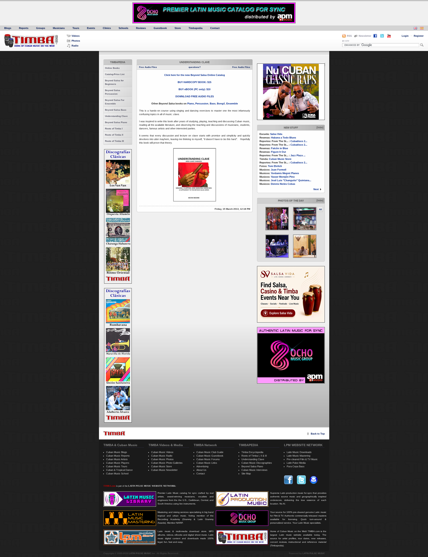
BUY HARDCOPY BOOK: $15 (194, 82)
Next (316, 189)
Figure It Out (278, 151)
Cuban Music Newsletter (164, 470)
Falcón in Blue (279, 148)
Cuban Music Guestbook (209, 455)
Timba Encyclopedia (252, 452)
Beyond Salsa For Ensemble (114, 102)
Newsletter (365, 36)
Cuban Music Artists (117, 459)
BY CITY (345, 41)
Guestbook (160, 28)
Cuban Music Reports (118, 455)
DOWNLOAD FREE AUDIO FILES (194, 96)
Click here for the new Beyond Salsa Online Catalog (194, 75)
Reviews (141, 28)
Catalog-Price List (114, 74)
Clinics (107, 28)
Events (91, 28)
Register (419, 36)
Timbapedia (195, 28)
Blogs (7, 28)
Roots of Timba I (114, 128)
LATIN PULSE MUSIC (140, 553)
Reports (23, 28)
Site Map (246, 473)
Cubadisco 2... (298, 141)
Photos (76, 40)
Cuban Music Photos (162, 459)
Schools (123, 28)
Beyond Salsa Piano (116, 122)
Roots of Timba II (114, 135)
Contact (215, 28)
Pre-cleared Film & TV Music (302, 459)
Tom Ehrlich (275, 166)
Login (405, 36)
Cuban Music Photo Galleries (167, 462)
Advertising (202, 466)
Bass (213, 103)
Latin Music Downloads (299, 452)
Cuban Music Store (280, 159)
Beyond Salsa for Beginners (114, 82)
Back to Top (318, 433)
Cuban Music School (117, 473)
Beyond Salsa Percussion (112, 92)
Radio (75, 45)
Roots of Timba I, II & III (254, 455)
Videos (76, 36)
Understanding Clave (116, 116)
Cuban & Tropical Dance (119, 470)
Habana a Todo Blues (283, 137)
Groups (40, 28)
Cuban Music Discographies (256, 462)
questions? (195, 67)
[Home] (114, 433)
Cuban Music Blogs (116, 452)
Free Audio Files (148, 67)
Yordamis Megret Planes (285, 173)
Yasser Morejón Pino (283, 176)
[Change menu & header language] (415, 28)
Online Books (112, 68)
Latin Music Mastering (298, 455)
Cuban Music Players (117, 462)
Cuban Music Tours (116, 466)
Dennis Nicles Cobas (283, 184)
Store (178, 28)
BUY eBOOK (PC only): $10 (194, 89)
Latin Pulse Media (296, 462)
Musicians (59, 28)
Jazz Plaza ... (297, 155)
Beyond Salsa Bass (115, 110)
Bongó (221, 103)
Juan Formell (278, 169)
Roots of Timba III (114, 141)
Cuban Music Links (206, 462)
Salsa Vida (276, 134)
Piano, (191, 103)
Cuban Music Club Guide (209, 452)
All (320, 209)
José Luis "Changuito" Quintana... (291, 180)
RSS (349, 36)
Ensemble (232, 103)
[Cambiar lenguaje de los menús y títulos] (422, 28)
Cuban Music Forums (208, 459)
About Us (201, 470)
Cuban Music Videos (162, 452)
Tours (75, 28)
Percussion (201, 103)
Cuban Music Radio (161, 455)
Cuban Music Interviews (254, 470)
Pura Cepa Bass (296, 466)
